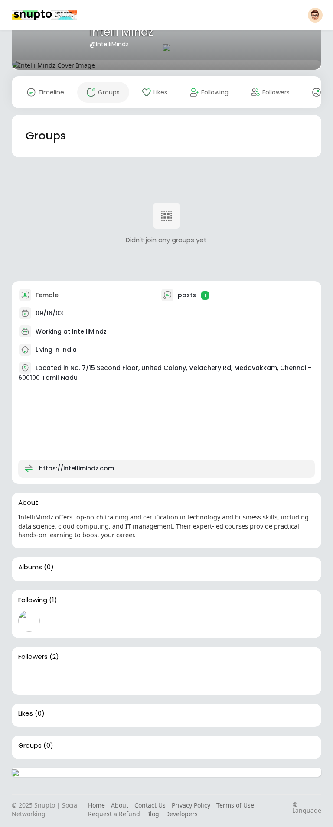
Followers (33, 656)
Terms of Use (235, 805)
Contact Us (150, 805)
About (119, 805)
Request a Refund (114, 814)
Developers (181, 814)
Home (96, 805)
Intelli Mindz (121, 31)
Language (306, 810)
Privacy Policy (191, 805)
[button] (315, 15)
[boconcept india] (57, 677)
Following (32, 600)
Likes (25, 713)
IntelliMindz (89, 331)
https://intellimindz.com (76, 468)
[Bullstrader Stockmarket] (29, 621)
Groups (30, 745)
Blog (152, 814)
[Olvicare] (29, 677)
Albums (30, 567)
